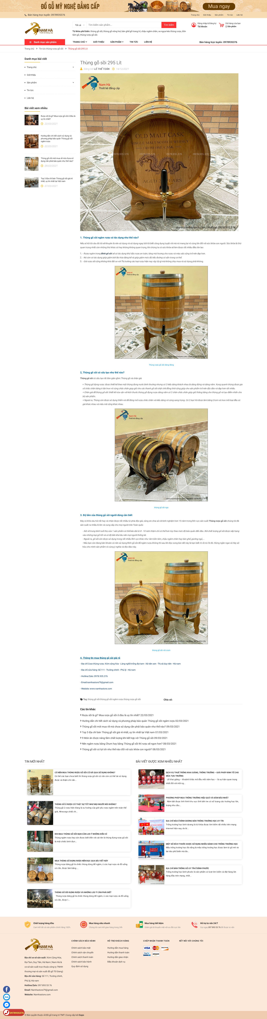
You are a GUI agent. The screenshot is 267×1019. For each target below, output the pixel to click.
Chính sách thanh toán (82, 957)
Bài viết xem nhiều (36, 108)
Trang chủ (195, 15)
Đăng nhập (202, 23)
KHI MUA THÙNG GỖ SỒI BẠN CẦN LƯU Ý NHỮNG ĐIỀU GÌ (81, 834)
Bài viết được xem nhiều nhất (159, 761)
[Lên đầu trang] (261, 1004)
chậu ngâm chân (149, 31)
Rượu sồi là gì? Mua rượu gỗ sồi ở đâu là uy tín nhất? (118, 715)
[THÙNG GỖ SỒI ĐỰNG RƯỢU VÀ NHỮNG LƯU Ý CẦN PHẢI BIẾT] (40, 898)
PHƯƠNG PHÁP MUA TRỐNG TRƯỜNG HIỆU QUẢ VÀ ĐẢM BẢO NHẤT (197, 798)
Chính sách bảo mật (81, 948)
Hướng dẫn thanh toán (118, 952)
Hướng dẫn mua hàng (117, 948)
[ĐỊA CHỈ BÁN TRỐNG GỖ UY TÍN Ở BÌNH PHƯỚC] (151, 874)
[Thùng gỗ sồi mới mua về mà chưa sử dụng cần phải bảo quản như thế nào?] (31, 164)
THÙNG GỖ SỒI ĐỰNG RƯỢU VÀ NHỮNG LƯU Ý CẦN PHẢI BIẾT (83, 892)
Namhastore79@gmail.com (44, 990)
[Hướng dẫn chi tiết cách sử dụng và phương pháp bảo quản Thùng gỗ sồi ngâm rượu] (31, 141)
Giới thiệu (207, 15)
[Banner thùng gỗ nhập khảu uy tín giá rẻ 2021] (133, 5)
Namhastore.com (42, 994)
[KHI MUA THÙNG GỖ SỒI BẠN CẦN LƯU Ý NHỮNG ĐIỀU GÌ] (40, 841)
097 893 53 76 (214, 927)
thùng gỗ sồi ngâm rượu (111, 699)
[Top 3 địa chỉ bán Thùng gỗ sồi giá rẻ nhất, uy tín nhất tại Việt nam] (31, 182)
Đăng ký (212, 23)
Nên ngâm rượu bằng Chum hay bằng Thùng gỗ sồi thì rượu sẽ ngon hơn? (129, 743)
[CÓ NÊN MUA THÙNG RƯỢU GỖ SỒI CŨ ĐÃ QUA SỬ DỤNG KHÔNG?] (40, 782)
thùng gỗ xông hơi (112, 31)
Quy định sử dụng (79, 966)
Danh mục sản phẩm (45, 42)
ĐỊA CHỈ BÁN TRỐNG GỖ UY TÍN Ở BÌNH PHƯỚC (187, 868)
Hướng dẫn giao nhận (117, 957)
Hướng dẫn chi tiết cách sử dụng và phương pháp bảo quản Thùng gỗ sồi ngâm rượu (56, 138)
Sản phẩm (219, 15)
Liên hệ (239, 15)
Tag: (85, 699)
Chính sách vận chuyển (82, 952)
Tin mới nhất (35, 761)
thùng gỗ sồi (96, 31)
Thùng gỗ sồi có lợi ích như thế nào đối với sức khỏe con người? (124, 749)
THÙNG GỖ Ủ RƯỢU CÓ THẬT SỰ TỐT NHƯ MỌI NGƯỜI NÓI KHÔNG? (85, 804)
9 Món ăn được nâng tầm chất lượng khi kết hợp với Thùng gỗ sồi (124, 738)
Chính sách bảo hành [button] (83, 941)
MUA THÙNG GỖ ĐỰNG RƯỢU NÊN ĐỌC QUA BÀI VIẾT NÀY (81, 861)
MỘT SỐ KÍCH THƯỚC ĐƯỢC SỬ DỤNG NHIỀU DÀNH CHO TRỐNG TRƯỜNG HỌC (202, 844)
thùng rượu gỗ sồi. (89, 35)
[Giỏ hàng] (221, 25)
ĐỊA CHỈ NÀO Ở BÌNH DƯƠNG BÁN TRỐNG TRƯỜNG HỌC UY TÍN (195, 821)
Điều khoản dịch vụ (116, 961)
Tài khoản (202, 26)
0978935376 (58, 14)
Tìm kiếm (169, 24)
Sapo (81, 1015)
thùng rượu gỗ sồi (132, 699)
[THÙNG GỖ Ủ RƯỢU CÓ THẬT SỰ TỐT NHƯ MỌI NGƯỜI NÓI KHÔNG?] (40, 812)
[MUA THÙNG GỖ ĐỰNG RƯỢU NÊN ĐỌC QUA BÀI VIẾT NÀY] (40, 870)
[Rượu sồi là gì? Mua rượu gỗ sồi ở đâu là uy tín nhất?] (31, 120)
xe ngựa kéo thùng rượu (169, 31)
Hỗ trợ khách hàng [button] (118, 941)
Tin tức (230, 15)
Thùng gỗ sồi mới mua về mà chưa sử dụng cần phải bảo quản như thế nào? (131, 726)
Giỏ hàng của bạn (233, 23)
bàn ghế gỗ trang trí (131, 31)
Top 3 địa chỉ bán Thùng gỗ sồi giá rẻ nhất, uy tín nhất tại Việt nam (125, 732)
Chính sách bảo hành (81, 961)
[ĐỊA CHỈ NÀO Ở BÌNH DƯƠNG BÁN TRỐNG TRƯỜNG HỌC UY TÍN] (151, 826)
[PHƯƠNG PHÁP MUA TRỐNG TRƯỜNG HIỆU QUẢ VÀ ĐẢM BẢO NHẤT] (151, 803)
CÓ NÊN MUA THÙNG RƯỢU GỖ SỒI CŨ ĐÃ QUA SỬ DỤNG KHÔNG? (85, 772)
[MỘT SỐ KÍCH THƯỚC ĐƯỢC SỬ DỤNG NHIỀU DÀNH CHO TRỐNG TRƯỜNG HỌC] (151, 849)
